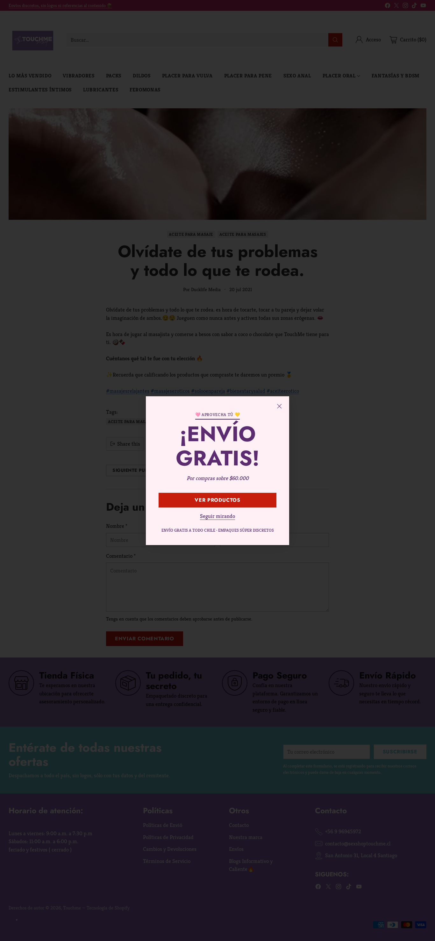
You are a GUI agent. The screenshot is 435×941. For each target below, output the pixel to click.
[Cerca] (279, 406)
